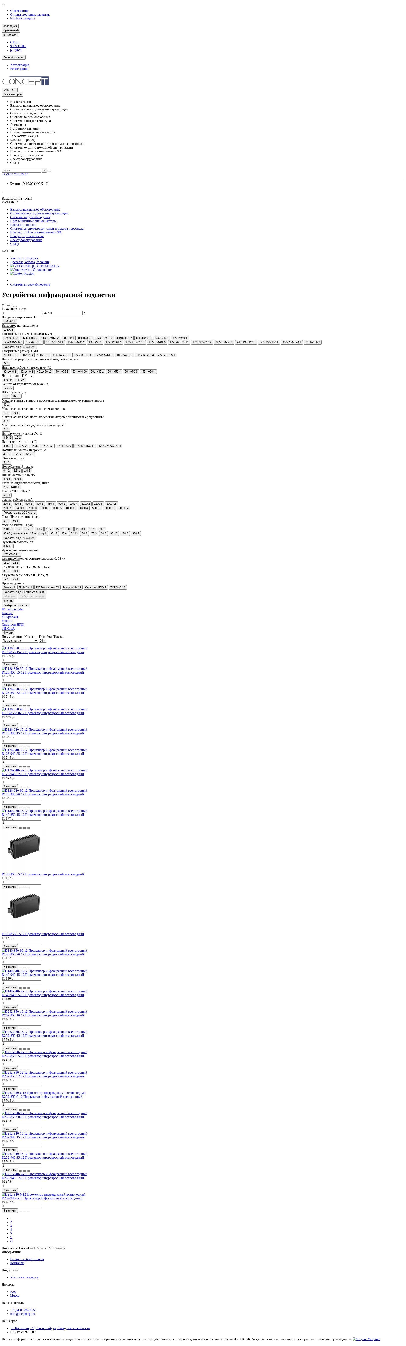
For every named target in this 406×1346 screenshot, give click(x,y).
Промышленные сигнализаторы (33, 221)
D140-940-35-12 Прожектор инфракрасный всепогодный (43, 995)
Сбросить (9, 596)
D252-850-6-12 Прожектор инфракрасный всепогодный (42, 1096)
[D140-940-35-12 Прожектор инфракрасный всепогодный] (44, 991)
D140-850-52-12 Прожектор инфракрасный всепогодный (43, 934)
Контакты (17, 1263)
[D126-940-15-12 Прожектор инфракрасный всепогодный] (44, 729)
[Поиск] (49, 171)
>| (11, 1241)
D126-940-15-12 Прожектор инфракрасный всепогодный (43, 733)
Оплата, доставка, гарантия (30, 14)
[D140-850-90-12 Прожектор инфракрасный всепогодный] (44, 950)
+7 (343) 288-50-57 (15, 174)
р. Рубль (16, 50)
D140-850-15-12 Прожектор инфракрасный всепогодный (43, 814)
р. (9, 34)
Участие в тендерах (24, 258)
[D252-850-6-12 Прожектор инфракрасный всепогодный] (44, 1093)
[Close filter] (15, 306)
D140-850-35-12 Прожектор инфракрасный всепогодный (43, 874)
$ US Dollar (18, 46)
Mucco (14, 1295)
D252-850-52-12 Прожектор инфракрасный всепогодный (43, 1076)
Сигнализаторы (48, 266)
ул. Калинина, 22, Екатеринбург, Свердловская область (50, 1328)
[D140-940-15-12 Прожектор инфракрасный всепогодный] (44, 971)
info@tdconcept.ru (22, 18)
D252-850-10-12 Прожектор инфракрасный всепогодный (43, 1015)
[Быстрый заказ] (20, 665)
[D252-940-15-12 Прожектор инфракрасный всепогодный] (44, 1133)
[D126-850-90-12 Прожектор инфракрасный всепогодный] (44, 709)
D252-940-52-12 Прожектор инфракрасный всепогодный (43, 1178)
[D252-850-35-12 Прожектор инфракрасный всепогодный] (44, 1052)
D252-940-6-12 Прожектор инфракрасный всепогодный (42, 1198)
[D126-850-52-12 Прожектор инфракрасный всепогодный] (44, 689)
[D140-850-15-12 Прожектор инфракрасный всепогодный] (44, 811)
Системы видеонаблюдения (30, 217)
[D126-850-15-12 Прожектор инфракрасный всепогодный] (44, 648)
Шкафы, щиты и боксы (27, 236)
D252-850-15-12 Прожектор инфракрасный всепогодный (43, 1035)
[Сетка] (3, 645)
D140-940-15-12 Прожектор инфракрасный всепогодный (43, 974)
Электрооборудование (26, 240)
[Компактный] (12, 645)
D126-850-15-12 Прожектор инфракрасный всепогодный (43, 652)
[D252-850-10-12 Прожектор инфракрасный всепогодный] (44, 1011)
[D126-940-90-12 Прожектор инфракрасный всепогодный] (44, 790)
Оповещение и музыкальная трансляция (39, 213)
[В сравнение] (28, 665)
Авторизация (19, 65)
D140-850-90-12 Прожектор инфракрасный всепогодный (43, 954)
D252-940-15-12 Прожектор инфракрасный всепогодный (43, 1137)
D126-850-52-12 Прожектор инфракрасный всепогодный (43, 692)
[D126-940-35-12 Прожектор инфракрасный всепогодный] (44, 750)
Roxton (28, 273)
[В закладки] (24, 665)
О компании (19, 10)
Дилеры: (8, 1284)
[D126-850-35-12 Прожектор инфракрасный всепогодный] (44, 668)
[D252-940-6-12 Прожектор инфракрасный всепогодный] (44, 1194)
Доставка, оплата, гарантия (29, 262)
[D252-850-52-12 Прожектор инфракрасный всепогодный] (44, 1072)
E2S (13, 1292)
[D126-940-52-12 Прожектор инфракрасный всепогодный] (44, 770)
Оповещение (42, 269)
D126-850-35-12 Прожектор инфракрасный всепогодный (43, 672)
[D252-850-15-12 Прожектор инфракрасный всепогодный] (44, 1032)
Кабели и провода (23, 224)
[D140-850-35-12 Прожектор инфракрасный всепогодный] (25, 870)
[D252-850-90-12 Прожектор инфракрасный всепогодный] (44, 1113)
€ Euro (14, 42)
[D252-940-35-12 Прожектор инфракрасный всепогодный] (44, 1153)
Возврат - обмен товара (27, 1259)
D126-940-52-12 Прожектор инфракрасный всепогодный (43, 774)
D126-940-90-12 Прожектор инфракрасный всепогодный (43, 794)
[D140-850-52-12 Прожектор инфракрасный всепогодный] (25, 930)
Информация (11, 1252)
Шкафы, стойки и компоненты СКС (36, 232)
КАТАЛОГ (9, 89)
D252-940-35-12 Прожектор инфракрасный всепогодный (43, 1157)
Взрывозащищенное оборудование (35, 209)
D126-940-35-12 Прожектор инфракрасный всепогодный (43, 753)
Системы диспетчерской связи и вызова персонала (47, 228)
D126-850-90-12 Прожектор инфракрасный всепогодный (43, 713)
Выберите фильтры (32, 596)
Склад (14, 244)
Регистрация (19, 68)
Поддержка (10, 1270)
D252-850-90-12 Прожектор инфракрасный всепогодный (43, 1117)
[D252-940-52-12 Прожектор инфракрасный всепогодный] (44, 1174)
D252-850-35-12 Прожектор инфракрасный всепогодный (43, 1056)
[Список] (7, 645)
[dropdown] (3, 4)
